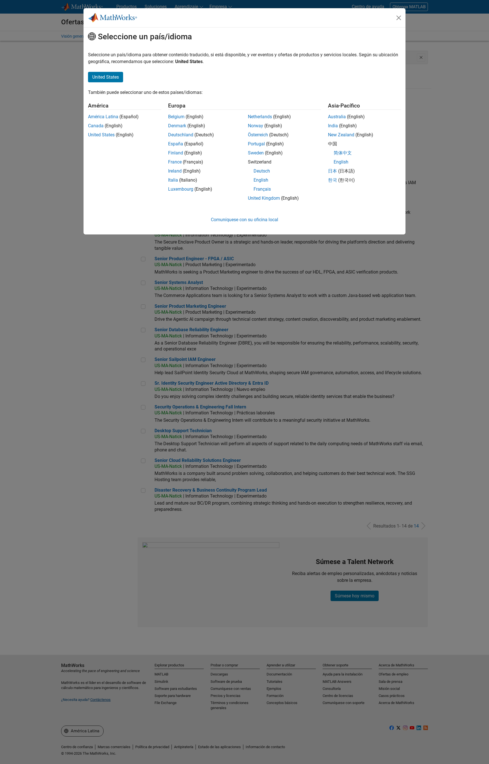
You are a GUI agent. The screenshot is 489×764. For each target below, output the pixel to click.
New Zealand (341, 134)
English (261, 180)
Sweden (256, 153)
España (175, 144)
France (175, 162)
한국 (332, 180)
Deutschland (180, 134)
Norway (255, 125)
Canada (96, 125)
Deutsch (262, 171)
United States (101, 134)
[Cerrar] (398, 17)
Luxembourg (180, 189)
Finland (175, 153)
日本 (332, 171)
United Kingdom (264, 198)
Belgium (176, 116)
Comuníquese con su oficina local (244, 219)
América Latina (103, 116)
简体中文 (343, 153)
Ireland (175, 171)
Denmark (177, 125)
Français (262, 189)
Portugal (256, 144)
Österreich (258, 134)
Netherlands (260, 116)
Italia (173, 180)
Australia (337, 116)
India (333, 125)
